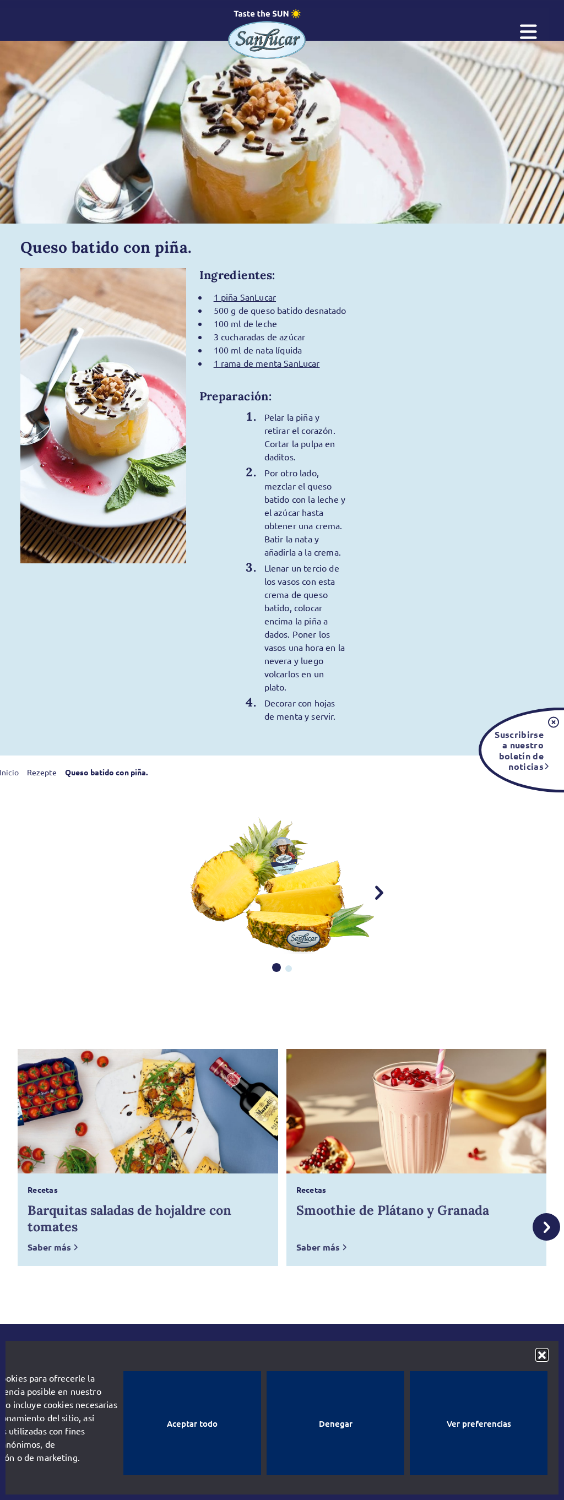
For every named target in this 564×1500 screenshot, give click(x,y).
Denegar (335, 1423)
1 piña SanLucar (245, 296)
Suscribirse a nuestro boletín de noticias (519, 750)
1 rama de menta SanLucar (267, 362)
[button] (541, 1354)
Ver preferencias (479, 1423)
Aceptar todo (192, 1423)
